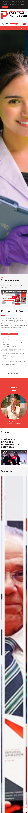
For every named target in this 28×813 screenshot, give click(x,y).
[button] (23, 28)
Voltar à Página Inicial (12, 373)
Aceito (5, 7)
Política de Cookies (19, 4)
